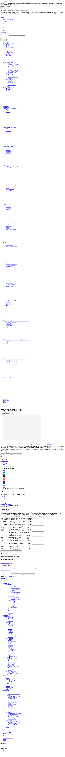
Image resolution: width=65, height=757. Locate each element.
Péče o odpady (8, 303)
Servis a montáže (6, 734)
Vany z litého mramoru (18, 166)
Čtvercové (8, 63)
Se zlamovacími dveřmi (13, 68)
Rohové (7, 188)
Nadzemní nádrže (9, 720)
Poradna (4, 25)
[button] (1, 28)
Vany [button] (4, 165)
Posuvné (10, 81)
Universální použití (9, 304)
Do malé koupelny (9, 209)
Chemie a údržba (14, 300)
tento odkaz (49, 444)
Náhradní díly (6, 657)
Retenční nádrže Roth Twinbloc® (15, 716)
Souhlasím (8, 6)
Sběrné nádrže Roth (12, 719)
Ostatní (7, 305)
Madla (7, 343)
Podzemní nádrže (9, 712)
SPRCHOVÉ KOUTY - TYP (22, 321)
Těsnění (7, 342)
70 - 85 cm (8, 88)
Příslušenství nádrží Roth (13, 714)
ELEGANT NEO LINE (10, 47)
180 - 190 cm (8, 208)
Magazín (5, 739)
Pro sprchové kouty (16, 243)
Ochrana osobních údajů (8, 738)
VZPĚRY (10, 378)
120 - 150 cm (8, 90)
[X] (33, 476)
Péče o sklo (8, 302)
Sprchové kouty (6, 583)
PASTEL (7, 45)
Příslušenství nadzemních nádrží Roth (15, 725)
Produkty (2, 578)
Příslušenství (5, 690)
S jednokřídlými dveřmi (13, 64)
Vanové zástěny (13, 223)
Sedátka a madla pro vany (11, 286)
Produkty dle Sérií (15, 43)
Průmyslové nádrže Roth (13, 724)
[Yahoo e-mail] (33, 482)
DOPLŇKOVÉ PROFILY (20, 359)
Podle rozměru (13, 87)
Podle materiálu (13, 108)
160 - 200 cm (8, 91)
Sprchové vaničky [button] (6, 107)
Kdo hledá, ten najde (5, 36)
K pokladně (11, 506)
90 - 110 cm (8, 89)
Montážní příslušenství (10, 265)
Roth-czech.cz (3, 750)
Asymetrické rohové (10, 189)
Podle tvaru (11, 62)
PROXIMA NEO (9, 52)
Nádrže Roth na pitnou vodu (14, 722)
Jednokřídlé (10, 80)
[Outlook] (33, 484)
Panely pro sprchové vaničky (11, 264)
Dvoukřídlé (10, 82)
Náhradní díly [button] (6, 319)
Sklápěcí (7, 227)
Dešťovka (5, 21)
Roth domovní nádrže (12, 723)
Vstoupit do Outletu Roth (6, 570)
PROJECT (8, 56)
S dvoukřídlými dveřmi (12, 65)
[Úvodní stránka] (4, 34)
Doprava (5, 735)
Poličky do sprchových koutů (11, 246)
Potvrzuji (2, 17)
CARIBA (8, 51)
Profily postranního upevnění (11, 361)
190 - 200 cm (10, 648)
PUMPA (7, 727)
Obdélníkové (8, 73)
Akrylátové (8, 109)
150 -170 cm (8, 207)
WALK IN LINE (9, 49)
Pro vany (10, 281)
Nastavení (3, 6)
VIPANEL (5, 397)
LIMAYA (8, 53)
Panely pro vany (9, 283)
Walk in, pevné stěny (10, 326)
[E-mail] (33, 486)
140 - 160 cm (8, 131)
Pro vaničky (11, 262)
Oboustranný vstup (12, 85)
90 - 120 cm (8, 129)
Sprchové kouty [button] (6, 42)
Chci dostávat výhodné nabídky (29, 574)
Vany (4, 634)
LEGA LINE (8, 55)
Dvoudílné (8, 224)
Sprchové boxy (6, 106)
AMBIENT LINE (9, 54)
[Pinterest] (33, 478)
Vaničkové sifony (9, 266)
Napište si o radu (4, 500)
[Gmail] (33, 480)
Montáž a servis (6, 22)
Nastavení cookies (6, 740)
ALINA (7, 44)
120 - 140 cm (8, 205)
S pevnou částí (8, 226)
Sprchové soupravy (9, 245)
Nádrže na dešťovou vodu (8, 711)
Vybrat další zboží (4, 506)
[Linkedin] (33, 473)
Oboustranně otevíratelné (11, 229)
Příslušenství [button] (5, 242)
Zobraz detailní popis (5, 452)
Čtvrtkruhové (8, 69)
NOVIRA (8, 46)
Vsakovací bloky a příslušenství (14, 718)
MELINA (8, 50)
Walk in (7, 86)
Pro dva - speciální (9, 190)
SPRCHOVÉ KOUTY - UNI (22, 340)
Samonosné (8, 112)
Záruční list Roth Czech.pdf (6, 563)
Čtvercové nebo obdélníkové (11, 322)
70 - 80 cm (8, 128)
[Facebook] (33, 471)
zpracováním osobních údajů (12, 576)
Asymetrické (8, 153)
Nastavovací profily (9, 360)
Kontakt (4, 23)
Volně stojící (8, 167)
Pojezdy (7, 341)
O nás (4, 736)
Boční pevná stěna (9, 78)
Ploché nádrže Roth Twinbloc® (14, 713)
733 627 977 (3, 496)
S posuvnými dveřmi (12, 66)
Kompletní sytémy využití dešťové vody (16, 715)
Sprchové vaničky (7, 616)
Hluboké (7, 148)
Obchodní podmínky (7, 732)
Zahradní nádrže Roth (12, 721)
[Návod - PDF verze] (4, 461)
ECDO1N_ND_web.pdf (5, 561)
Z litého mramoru (9, 110)
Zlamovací (10, 83)
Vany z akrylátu (13, 185)
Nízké (7, 147)
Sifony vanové (8, 285)
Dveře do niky (8, 79)
